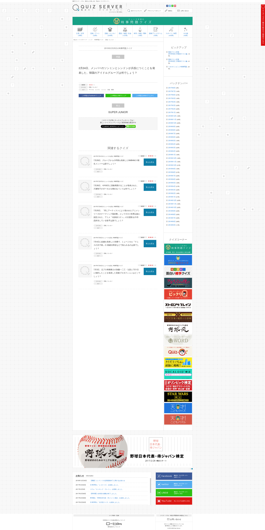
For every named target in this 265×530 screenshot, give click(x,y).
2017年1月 (172, 112)
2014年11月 (172, 204)
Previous (75, 451)
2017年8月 (172, 88)
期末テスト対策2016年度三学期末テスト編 (177, 53)
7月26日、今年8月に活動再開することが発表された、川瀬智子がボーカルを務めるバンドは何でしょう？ (116, 187)
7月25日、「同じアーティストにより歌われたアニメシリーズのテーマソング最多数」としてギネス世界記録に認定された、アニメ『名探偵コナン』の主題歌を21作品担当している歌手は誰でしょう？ (117, 215)
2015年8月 (172, 172)
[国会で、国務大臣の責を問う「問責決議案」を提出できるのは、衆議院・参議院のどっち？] (16, 60)
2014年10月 (172, 207)
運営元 (170, 11)
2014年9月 (172, 211)
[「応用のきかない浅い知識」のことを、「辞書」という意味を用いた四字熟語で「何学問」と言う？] (25, 44)
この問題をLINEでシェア (118, 95)
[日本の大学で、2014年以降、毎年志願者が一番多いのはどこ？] (45, 35)
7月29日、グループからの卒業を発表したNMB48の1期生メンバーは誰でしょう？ (116, 162)
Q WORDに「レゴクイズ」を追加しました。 (104, 485)
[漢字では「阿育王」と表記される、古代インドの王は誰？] (66, 27)
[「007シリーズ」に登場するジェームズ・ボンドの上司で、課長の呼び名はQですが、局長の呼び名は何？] (41, 27)
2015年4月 (172, 186)
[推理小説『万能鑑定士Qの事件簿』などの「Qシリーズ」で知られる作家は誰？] (25, 10)
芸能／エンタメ (93, 87)
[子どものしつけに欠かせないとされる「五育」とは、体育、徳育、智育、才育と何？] (62, 85)
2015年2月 (172, 193)
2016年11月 (172, 119)
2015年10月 (172, 165)
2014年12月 (172, 200)
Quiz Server (177, 528)
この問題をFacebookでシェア (91, 95)
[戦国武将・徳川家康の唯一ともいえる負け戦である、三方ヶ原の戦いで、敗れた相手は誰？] (12, 35)
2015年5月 (172, 183)
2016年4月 (172, 144)
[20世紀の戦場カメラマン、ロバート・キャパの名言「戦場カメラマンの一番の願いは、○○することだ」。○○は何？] (8, 93)
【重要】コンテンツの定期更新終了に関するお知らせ (107, 480)
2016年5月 (172, 140)
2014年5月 (172, 225)
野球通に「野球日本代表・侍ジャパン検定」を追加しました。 (110, 498)
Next (190, 451)
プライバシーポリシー (154, 11)
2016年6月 (172, 137)
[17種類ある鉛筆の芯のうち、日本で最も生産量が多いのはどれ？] (12, 77)
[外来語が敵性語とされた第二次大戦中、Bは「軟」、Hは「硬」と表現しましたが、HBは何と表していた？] (33, 52)
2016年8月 (172, 130)
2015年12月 (172, 158)
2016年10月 (172, 123)
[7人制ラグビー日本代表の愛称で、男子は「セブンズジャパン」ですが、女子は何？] (50, 10)
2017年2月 (172, 109)
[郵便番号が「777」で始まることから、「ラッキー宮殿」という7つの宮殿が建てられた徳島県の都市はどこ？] (66, 44)
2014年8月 (172, 214)
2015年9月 (172, 168)
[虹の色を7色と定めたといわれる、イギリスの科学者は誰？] (66, 10)
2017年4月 (172, 102)
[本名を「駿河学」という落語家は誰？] (62, 60)
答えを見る (150, 162)
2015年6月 (172, 179)
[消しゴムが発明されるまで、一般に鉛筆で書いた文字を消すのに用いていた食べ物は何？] (25, 68)
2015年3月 (172, 190)
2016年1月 (172, 154)
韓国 (112, 89)
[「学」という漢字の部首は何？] (33, 68)
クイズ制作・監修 (114, 515)
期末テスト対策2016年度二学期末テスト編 (177, 60)
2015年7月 (172, 176)
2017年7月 (172, 91)
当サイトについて (136, 11)
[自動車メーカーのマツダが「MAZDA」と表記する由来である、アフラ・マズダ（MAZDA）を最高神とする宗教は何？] (4, 10)
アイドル (91, 89)
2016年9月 (172, 126)
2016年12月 (172, 116)
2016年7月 (172, 133)
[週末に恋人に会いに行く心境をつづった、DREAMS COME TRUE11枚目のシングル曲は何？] (12, 52)
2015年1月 (172, 197)
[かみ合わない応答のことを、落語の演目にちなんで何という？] (16, 19)
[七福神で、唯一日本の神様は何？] (12, 85)
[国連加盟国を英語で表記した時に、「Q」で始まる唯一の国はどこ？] (37, 10)
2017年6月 (172, 95)
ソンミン (103, 89)
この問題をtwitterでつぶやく (145, 95)
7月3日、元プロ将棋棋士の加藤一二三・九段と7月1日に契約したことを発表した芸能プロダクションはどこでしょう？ (117, 272)
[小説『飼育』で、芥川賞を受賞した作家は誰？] (54, 68)
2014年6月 (172, 221)
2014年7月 (172, 218)
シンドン (97, 89)
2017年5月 (172, 98)
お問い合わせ (185, 11)
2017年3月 (172, 105)
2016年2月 (172, 151)
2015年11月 (172, 161)
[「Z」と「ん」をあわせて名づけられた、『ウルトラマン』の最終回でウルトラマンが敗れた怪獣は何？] (8, 19)
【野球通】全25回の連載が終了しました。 (104, 493)
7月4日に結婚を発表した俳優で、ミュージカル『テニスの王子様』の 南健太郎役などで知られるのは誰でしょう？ (116, 245)
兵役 (108, 89)
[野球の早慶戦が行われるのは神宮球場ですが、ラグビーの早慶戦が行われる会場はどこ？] (62, 19)
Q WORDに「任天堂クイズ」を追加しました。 (105, 502)
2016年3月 (172, 147)
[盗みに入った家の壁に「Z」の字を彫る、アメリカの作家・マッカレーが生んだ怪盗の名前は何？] (16, 68)
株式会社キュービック (114, 527)
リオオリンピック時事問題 (177, 66)
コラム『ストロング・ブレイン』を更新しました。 (106, 489)
